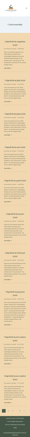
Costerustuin (8, 38)
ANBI (15, 428)
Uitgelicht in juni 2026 (15, 114)
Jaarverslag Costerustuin (15, 421)
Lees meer (8, 68)
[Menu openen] (26, 8)
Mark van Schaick (11, 48)
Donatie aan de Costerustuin (15, 418)
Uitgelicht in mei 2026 (15, 147)
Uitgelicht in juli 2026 (15, 80)
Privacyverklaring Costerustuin (15, 424)
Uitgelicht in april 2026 (15, 180)
